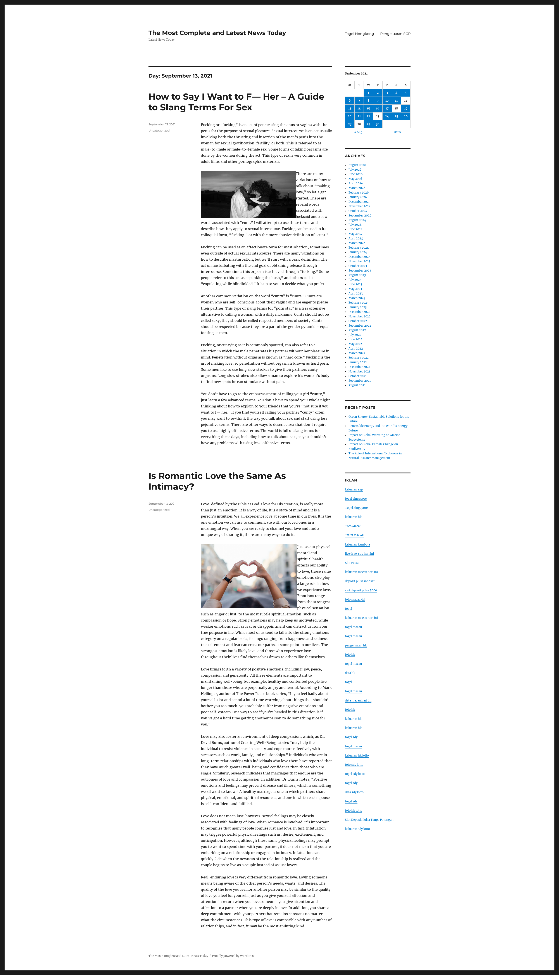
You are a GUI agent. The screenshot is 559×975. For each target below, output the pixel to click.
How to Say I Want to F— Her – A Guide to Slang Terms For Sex (236, 102)
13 (349, 108)
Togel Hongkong (359, 34)
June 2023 (355, 284)
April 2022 (356, 348)
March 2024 (357, 243)
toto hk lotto (353, 810)
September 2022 (360, 325)
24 (387, 116)
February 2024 (359, 247)
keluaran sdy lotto (357, 829)
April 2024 (356, 238)
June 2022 (355, 339)
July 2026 (355, 169)
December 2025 (359, 202)
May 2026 (355, 179)
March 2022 (357, 353)
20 (350, 116)
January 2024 (358, 252)
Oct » (397, 132)
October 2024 (358, 211)
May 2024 (355, 234)
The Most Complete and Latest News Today (217, 32)
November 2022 (360, 316)
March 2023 (357, 298)
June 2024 (355, 229)
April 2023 (356, 293)
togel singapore (356, 498)
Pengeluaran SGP (395, 34)
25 (396, 116)
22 (368, 116)
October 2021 (358, 376)
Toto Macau (353, 526)
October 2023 (358, 266)
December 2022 (359, 312)
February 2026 (359, 192)
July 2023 (355, 280)
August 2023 (357, 275)
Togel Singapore (356, 508)
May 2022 (355, 344)
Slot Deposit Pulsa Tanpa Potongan (369, 820)
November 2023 (359, 261)
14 (359, 108)
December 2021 (359, 367)
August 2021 (357, 385)
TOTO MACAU (354, 535)
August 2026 (357, 165)
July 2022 (355, 335)
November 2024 (360, 206)
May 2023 (355, 289)
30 (378, 124)
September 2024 (360, 215)
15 (368, 108)
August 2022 (357, 330)
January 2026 (358, 197)
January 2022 (358, 362)
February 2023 (358, 303)
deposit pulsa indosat (359, 581)
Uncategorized (159, 130)
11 (396, 100)
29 (368, 124)
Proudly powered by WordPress (233, 956)
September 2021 (360, 381)
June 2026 (356, 174)
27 (350, 124)
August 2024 (357, 220)
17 (387, 108)
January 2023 (358, 307)
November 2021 (359, 371)
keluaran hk (353, 517)
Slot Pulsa (352, 563)
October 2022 (358, 321)
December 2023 (359, 257)
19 (405, 108)
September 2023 (360, 270)
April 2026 (356, 183)
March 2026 (357, 188)
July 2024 (355, 225)
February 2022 (359, 358)
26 (406, 116)
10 (387, 100)
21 (359, 116)
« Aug (358, 132)
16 (377, 108)
